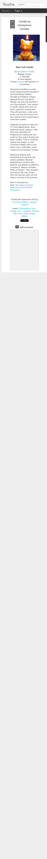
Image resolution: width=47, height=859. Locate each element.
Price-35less (23, 213)
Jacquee (20, 81)
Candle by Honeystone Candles (24, 25)
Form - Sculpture (24, 211)
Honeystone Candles (25, 71)
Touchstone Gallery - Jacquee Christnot (24, 203)
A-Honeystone (24, 208)
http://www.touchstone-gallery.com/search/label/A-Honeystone (22, 187)
